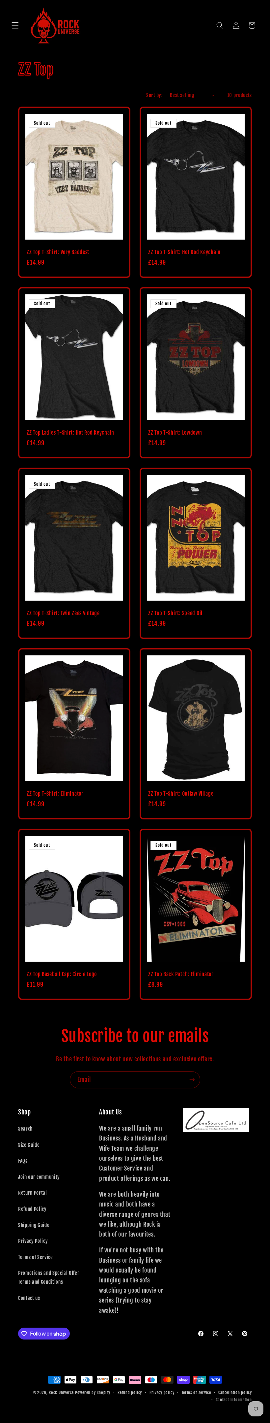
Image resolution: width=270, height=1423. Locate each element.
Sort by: (154, 95)
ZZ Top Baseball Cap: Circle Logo (62, 975)
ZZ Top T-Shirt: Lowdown (175, 433)
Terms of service (196, 1392)
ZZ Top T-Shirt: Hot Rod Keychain (184, 252)
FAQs (23, 1160)
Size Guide (29, 1145)
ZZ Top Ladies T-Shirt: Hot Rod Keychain (70, 433)
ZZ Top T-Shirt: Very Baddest (58, 252)
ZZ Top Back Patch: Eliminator (181, 975)
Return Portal (32, 1192)
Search (25, 1128)
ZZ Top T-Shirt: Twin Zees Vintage (63, 613)
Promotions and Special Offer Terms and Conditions (48, 1277)
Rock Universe (61, 1392)
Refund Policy (32, 1209)
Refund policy (130, 1392)
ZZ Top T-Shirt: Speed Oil (175, 613)
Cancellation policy (235, 1392)
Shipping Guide (33, 1225)
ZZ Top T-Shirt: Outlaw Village (181, 794)
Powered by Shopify (92, 1392)
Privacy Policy (33, 1241)
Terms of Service (35, 1257)
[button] (15, 25)
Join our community (39, 1177)
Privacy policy (162, 1392)
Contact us (29, 1298)
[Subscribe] (192, 1079)
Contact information (234, 1399)
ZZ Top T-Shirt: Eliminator (55, 794)
